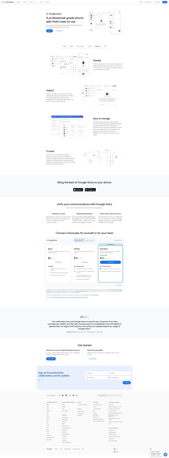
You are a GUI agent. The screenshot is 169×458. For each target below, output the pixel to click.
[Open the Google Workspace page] (8, 2)
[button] (165, 454)
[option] (64, 46)
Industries (32, 2)
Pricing (41, 2)
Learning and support (114, 402)
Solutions (19, 2)
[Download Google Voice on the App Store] (78, 189)
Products (25, 2)
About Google (67, 449)
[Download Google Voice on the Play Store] (90, 189)
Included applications (52, 402)
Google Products (76, 449)
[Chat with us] (165, 454)
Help (83, 449)
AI (36, 2)
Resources (47, 2)
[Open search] (141, 2)
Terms (61, 449)
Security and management (69, 402)
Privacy (55, 449)
